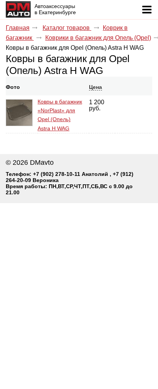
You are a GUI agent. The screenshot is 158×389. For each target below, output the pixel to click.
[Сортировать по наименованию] (40, 87)
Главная (18, 28)
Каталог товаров (67, 28)
